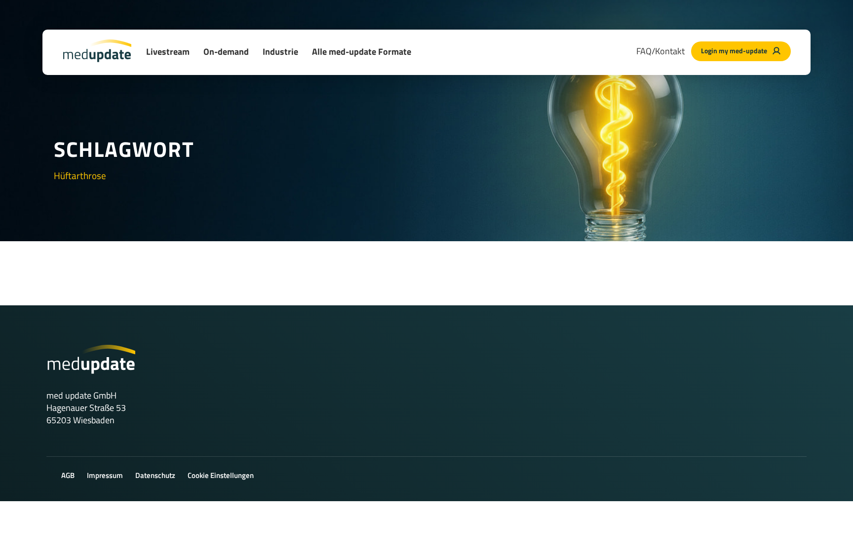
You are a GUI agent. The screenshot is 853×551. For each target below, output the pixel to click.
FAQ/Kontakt (660, 51)
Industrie (280, 51)
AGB (68, 475)
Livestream (168, 51)
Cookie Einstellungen (221, 475)
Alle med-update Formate (361, 51)
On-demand (226, 51)
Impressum (105, 475)
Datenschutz (155, 475)
